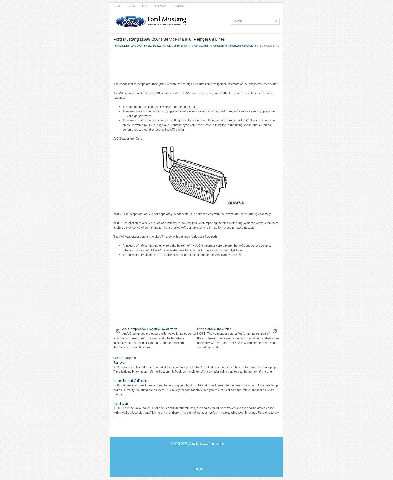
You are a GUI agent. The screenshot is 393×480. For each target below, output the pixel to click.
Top (144, 6)
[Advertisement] (196, 63)
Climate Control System (176, 45)
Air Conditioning (199, 45)
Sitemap (160, 6)
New (131, 6)
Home (117, 6)
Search (178, 6)
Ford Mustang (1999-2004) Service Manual (137, 45)
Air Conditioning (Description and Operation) (234, 45)
